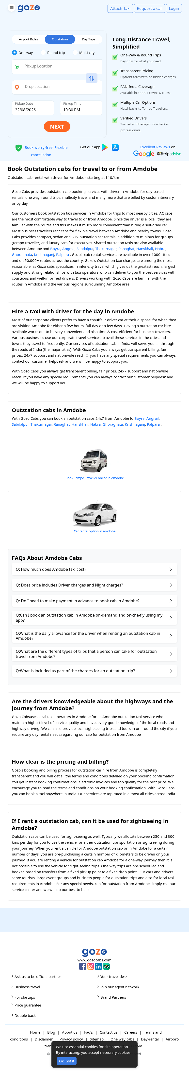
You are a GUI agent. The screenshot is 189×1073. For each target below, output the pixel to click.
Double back (25, 1015)
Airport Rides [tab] (28, 39)
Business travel (27, 986)
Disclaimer (44, 1039)
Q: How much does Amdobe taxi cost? (51, 569)
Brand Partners (113, 997)
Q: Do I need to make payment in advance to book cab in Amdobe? (78, 601)
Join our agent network (119, 986)
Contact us (108, 1032)
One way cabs (122, 1039)
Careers (130, 1032)
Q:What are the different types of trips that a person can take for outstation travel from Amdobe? (86, 654)
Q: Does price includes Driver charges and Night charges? (69, 585)
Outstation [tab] (60, 39)
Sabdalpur (85, 248)
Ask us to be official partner (38, 976)
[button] (11, 8)
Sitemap (97, 1039)
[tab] (26, 52)
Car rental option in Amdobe (94, 531)
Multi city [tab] (86, 52)
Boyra (55, 248)
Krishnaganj (44, 254)
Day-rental (150, 1039)
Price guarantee (28, 1005)
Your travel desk (113, 976)
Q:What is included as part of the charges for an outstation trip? (75, 670)
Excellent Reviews (155, 146)
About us (69, 1032)
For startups (25, 997)
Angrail (68, 248)
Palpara (62, 254)
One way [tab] (25, 52)
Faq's (88, 1032)
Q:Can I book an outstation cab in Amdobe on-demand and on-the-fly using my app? (89, 617)
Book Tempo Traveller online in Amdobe (94, 478)
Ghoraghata (22, 254)
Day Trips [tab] (88, 39)
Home (35, 1032)
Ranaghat (126, 248)
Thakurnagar (105, 248)
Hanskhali (144, 248)
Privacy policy (71, 1039)
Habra (160, 248)
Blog (51, 1032)
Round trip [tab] (56, 52)
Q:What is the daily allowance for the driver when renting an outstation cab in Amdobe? (88, 636)
